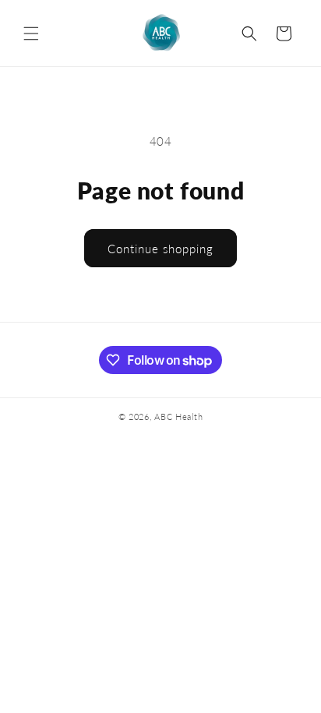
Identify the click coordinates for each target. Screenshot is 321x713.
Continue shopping (160, 249)
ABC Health (178, 416)
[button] (31, 33)
